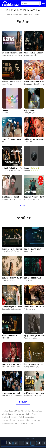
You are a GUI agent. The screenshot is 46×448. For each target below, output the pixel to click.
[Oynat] (15, 443)
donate (22, 414)
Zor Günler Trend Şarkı (32, 199)
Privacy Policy (26, 411)
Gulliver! (5, 110)
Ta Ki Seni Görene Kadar (11, 367)
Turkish (21, 417)
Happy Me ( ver (30, 110)
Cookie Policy (13, 414)
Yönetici (35, 414)
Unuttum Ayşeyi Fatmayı (11, 170)
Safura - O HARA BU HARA (12, 278)
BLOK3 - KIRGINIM (9, 335)
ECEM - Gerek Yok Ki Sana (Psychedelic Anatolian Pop (34, 82)
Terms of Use (37, 411)
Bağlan (42, 3)
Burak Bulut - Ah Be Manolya (34, 307)
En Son (23, 205)
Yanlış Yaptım (7, 84)
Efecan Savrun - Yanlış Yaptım (12, 82)
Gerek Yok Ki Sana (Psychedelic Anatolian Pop (34, 84)
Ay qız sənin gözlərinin (34, 335)
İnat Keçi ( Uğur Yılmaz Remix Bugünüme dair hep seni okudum (12, 199)
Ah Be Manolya (29, 309)
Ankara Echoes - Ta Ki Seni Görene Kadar (12, 364)
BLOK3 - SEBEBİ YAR (32, 278)
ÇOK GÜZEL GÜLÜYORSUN (11, 251)
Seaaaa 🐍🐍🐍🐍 (31, 168)
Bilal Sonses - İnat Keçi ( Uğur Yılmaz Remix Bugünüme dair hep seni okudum (12, 197)
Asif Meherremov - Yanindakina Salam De (34, 393)
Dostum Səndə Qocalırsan (11, 309)
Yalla (4, 142)
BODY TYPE (28, 142)
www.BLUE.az (28, 423)
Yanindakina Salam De (32, 396)
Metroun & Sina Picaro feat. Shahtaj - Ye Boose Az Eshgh (34, 53)
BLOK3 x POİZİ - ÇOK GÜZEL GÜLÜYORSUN (12, 249)
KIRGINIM (5, 338)
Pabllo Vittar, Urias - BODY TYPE (34, 139)
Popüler (23, 401)
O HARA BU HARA (8, 280)
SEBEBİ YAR (28, 280)
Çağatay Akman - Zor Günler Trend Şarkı (34, 197)
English (7, 417)
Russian (15, 417)
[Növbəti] (21, 443)
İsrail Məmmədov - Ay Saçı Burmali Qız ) (34, 364)
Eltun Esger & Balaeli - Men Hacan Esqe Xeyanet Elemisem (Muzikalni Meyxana (12, 393)
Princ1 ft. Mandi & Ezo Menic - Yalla (12, 139)
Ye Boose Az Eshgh (31, 55)
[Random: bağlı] (38, 443)
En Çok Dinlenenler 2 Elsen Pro (12, 53)
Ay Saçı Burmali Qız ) (31, 367)
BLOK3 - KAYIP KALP (32, 249)
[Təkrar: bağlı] (27, 443)
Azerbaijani (30, 417)
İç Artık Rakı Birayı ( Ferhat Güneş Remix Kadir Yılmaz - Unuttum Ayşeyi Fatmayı (12, 168)
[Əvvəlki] (10, 443)
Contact (5, 411)
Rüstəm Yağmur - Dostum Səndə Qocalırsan (12, 307)
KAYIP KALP (28, 251)
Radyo (28, 414)
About (4, 414)
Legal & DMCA (14, 411)
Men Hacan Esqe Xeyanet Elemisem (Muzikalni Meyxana (12, 396)
